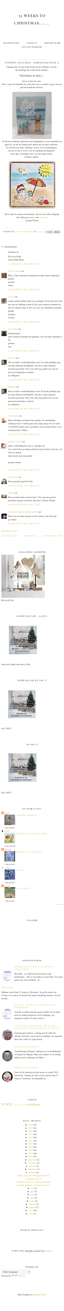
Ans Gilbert (13, 328)
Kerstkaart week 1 (26, 1067)
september (32, 1169)
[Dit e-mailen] (47, 231)
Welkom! (7, 987)
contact (31, 43)
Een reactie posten (9, 530)
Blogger (48, 1250)
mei (32, 1194)
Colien (7, 867)
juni (32, 1191)
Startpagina (11, 43)
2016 (30, 1156)
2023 (30, 1134)
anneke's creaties (15, 441)
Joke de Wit (13, 477)
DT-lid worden (32, 47)
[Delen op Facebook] (56, 231)
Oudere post (9, 535)
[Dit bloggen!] (50, 231)
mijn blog (43, 217)
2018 (30, 1150)
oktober (32, 1166)
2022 (30, 1137)
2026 (30, 1124)
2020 (30, 1143)
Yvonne (11, 296)
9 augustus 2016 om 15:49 (24, 523)
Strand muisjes (27, 815)
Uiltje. (21, 870)
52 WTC (7, 1104)
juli (32, 1188)
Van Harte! (24, 888)
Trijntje (11, 492)
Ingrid (7, 831)
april (32, 1197)
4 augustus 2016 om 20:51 (24, 485)
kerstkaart (33, 1104)
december (32, 1159)
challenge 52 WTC (20, 1105)
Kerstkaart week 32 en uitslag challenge (33, 1181)
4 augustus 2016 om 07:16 (24, 263)
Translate (21, 1275)
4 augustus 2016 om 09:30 (24, 434)
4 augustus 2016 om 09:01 (24, 379)
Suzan (7, 812)
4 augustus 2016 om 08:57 (24, 350)
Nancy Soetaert (14, 271)
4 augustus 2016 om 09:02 (24, 408)
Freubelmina (13, 415)
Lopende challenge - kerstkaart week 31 (33, 1185)
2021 (30, 1140)
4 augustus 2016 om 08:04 (24, 289)
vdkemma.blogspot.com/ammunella (23, 511)
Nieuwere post (53, 535)
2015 (30, 1210)
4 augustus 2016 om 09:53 (24, 469)
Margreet (12, 357)
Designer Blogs (39, 1294)
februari (32, 1204)
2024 (30, 1131)
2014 (31, 1213)
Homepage (30, 535)
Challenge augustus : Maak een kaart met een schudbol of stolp (36, 1026)
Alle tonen (59, 904)
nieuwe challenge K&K (32, 833)
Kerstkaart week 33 (33, 1178)
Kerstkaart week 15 (27, 1046)
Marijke (7, 885)
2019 (30, 1147)
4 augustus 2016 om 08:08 (24, 321)
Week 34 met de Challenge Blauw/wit (33, 1175)
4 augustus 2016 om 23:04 (24, 504)
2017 (30, 1153)
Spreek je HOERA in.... (30, 852)
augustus (32, 1172)
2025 (30, 1127)
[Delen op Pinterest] (58, 231)
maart (32, 1200)
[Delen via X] (53, 231)
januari (32, 1207)
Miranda (7, 849)
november (32, 1162)
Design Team (52, 43)
